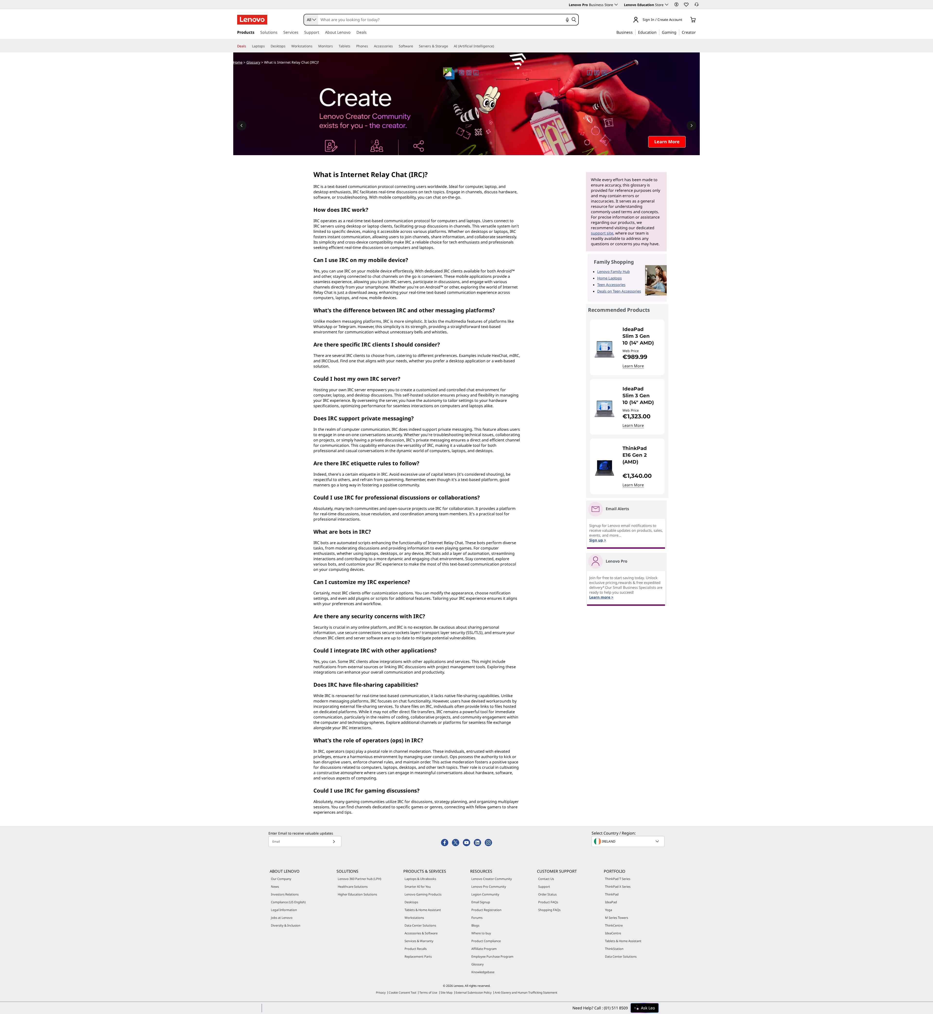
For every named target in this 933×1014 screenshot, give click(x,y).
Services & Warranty (419, 941)
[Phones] (370, 46)
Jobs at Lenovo (282, 917)
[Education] (658, 32)
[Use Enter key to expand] (685, 20)
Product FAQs (548, 902)
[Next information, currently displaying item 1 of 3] (691, 125)
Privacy (381, 992)
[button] (676, 4)
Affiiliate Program (484, 948)
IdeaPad (611, 902)
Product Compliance (486, 941)
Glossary (253, 62)
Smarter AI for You (418, 886)
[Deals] (248, 46)
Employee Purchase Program (492, 956)
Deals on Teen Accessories (619, 291)
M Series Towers (616, 917)
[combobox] (311, 19)
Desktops (411, 902)
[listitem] (627, 347)
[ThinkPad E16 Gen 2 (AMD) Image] (604, 468)
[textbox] (628, 841)
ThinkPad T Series (617, 879)
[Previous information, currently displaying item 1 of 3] (241, 125)
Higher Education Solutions (357, 894)
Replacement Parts (418, 956)
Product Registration (486, 910)
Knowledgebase (482, 972)
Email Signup (480, 902)
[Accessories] (394, 46)
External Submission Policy (474, 992)
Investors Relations (285, 894)
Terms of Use (428, 992)
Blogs (475, 925)
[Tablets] (352, 46)
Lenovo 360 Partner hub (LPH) (359, 879)
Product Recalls (416, 948)
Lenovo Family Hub (613, 271)
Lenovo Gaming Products (423, 894)
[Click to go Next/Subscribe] (334, 841)
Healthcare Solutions (353, 886)
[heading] (640, 336)
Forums (477, 917)
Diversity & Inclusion (285, 925)
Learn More (633, 366)
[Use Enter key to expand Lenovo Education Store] (667, 4)
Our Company (281, 879)
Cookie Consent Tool (402, 992)
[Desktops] (287, 46)
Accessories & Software (421, 933)
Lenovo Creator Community (491, 879)
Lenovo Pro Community (488, 886)
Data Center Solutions (420, 925)
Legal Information (284, 910)
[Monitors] (334, 46)
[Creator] (697, 32)
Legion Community (485, 894)
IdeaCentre (613, 933)
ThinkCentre (614, 925)
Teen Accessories (611, 284)
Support (544, 886)
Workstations (414, 917)
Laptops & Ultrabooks (420, 879)
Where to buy (481, 933)
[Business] (634, 32)
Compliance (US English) (288, 902)
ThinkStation (614, 948)
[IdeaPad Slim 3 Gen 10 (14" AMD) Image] (604, 349)
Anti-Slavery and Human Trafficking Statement (526, 992)
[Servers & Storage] (450, 46)
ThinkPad (612, 894)
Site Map (446, 992)
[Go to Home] (252, 20)
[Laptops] (266, 46)
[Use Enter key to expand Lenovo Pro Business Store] (616, 4)
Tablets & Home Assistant (423, 910)
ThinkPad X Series (618, 886)
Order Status (547, 894)
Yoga (608, 910)
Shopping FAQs (549, 910)
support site (602, 233)
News (275, 886)
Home (237, 62)
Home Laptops (609, 278)
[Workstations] (314, 46)
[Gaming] (677, 32)
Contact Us (546, 879)
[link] (697, 5)
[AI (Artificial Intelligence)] (495, 46)
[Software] (415, 46)
